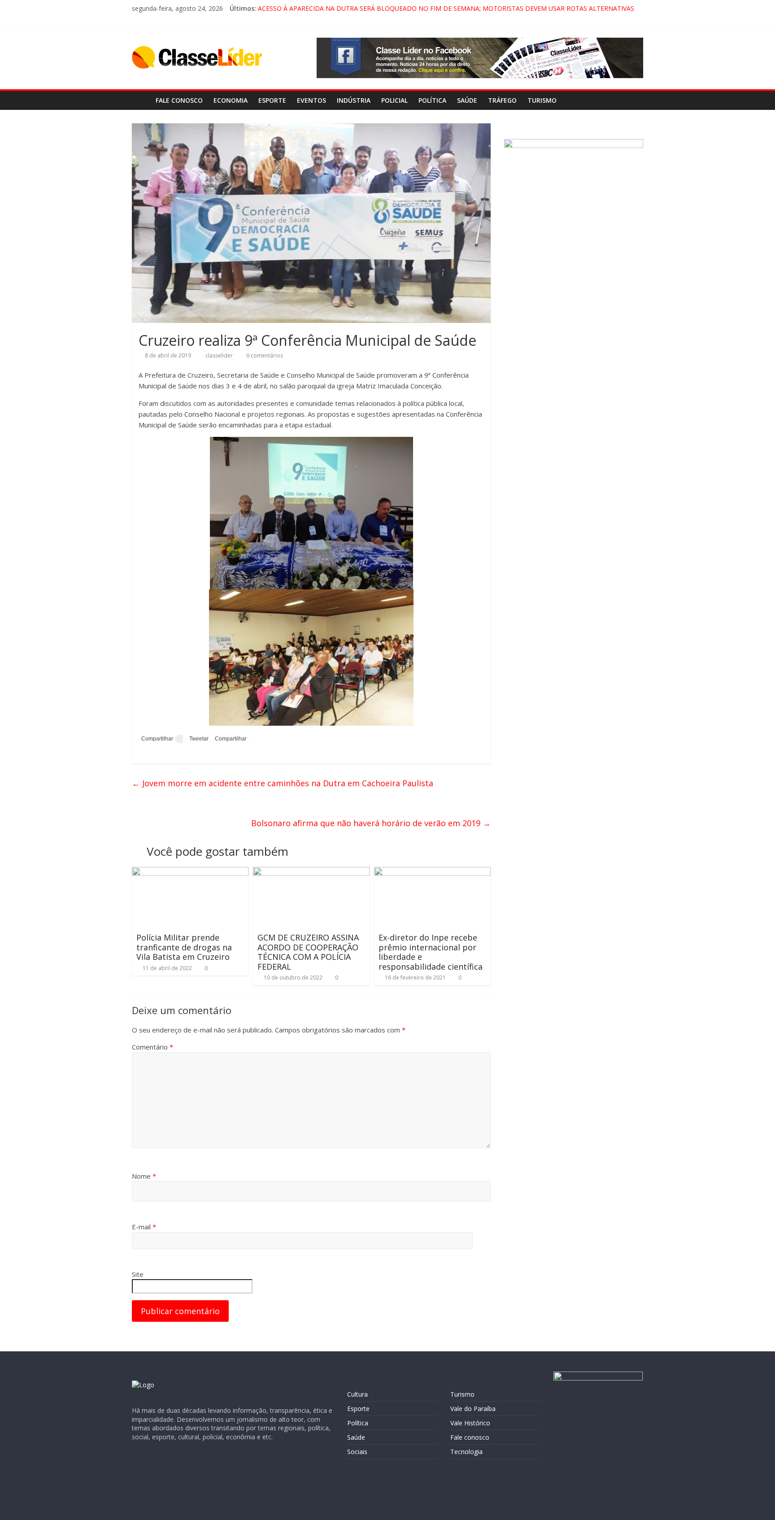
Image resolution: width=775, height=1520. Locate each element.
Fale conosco (179, 100)
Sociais (357, 1451)
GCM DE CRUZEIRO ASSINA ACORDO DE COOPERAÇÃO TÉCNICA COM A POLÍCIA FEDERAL (308, 952)
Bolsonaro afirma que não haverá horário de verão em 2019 (371, 823)
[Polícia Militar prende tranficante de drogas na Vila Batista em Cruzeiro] (190, 872)
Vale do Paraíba (473, 1408)
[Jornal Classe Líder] (141, 100)
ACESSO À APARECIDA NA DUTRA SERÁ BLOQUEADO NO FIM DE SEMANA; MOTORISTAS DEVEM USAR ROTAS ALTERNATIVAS (446, 8)
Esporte (272, 100)
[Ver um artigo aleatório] (634, 100)
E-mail (144, 1226)
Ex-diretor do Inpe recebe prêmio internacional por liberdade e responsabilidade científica (431, 952)
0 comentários (264, 355)
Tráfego (502, 100)
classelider (219, 355)
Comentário (152, 1046)
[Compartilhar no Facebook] (156, 739)
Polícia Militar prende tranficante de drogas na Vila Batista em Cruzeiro (184, 947)
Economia (230, 100)
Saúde (467, 100)
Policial (394, 100)
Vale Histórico (470, 1423)
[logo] (143, 1385)
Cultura (357, 1394)
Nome (144, 1176)
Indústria (353, 100)
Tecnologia (466, 1451)
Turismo (542, 100)
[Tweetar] (198, 739)
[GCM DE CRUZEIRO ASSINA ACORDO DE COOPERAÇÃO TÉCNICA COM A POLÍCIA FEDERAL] (311, 872)
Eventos (311, 100)
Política (432, 100)
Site (138, 1274)
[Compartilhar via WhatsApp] (229, 739)
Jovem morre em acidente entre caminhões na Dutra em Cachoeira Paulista (282, 783)
